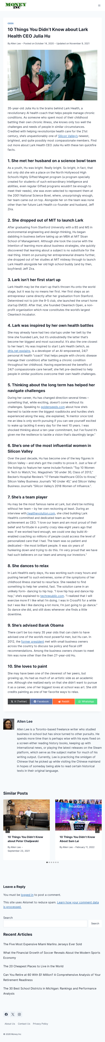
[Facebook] (6, 1014)
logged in (27, 895)
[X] (13, 1014)
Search (8, 917)
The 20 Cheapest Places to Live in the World (33, 966)
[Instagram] (19, 1014)
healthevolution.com (41, 513)
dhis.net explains (19, 351)
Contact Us (24, 1023)
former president (32, 641)
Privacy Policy (40, 1023)
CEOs (11, 23)
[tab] (47, 862)
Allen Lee (16, 43)
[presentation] (26, 815)
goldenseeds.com (53, 407)
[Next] (97, 829)
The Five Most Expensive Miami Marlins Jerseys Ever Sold (42, 944)
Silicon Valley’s (68, 136)
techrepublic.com (52, 596)
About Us (10, 1023)
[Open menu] (99, 5)
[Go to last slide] (7, 829)
